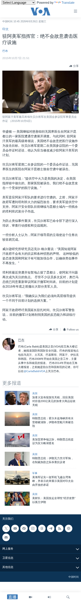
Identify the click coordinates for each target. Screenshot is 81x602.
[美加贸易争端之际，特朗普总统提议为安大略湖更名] (17, 440)
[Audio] (49, 597)
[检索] (68, 597)
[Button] (74, 66)
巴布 (5, 50)
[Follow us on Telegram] (50, 528)
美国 (34, 393)
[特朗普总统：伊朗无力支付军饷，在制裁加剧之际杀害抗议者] (17, 459)
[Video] (30, 597)
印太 (5, 29)
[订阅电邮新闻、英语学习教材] (6, 537)
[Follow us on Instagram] (33, 528)
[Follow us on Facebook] (24, 528)
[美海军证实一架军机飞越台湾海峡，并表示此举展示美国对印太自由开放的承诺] (17, 478)
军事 (34, 473)
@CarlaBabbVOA (34, 371)
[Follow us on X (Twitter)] (6, 528)
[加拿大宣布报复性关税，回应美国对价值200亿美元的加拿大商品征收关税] (17, 398)
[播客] (68, 528)
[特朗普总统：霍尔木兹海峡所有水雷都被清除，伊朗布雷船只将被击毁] (17, 419)
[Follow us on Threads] (42, 528)
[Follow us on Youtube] (15, 528)
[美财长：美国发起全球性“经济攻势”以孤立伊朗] (17, 499)
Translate (68, 2)
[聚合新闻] (59, 528)
